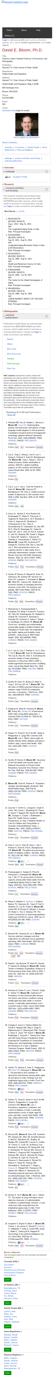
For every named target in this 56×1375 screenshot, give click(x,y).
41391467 (36, 920)
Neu (16, 567)
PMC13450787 (31, 441)
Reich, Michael (10, 1366)
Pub (21, 601)
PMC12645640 (14, 947)
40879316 (30, 1051)
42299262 (12, 640)
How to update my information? (26, 137)
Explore (7, 1279)
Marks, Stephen (10, 1340)
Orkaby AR (26, 711)
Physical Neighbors (25, 150)
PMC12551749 (30, 1011)
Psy (22, 567)
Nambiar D (30, 901)
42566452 (12, 441)
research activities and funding (27, 158)
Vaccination (9, 1265)
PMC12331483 (31, 1213)
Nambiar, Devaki (11, 1335)
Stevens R (12, 1168)
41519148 (32, 746)
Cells (13, 956)
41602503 (32, 791)
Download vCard (9, 110)
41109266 (12, 1011)
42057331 (18, 831)
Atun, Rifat (8, 1319)
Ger (16, 726)
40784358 (39, 1118)
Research (9, 184)
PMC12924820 (31, 773)
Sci (22, 447)
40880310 (37, 1083)
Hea (16, 701)
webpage (8, 158)
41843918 (35, 695)
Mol (22, 506)
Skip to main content (12, 3)
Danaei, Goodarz (11, 1337)
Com (17, 983)
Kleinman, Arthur (11, 1298)
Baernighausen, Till (12, 1288)
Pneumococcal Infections (14, 1270)
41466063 (34, 855)
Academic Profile (20, 177)
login (9, 206)
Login (4, 40)
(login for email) (22, 110)
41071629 (23, 719)
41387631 (12, 887)
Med (16, 447)
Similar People (33, 147)
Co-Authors (20, 147)
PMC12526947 (21, 1181)
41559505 (12, 773)
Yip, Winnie (8, 1296)
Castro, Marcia (10, 1293)
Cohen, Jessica (10, 1363)
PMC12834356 (14, 794)
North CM (16, 1070)
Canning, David (10, 1291)
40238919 (34, 1239)
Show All (11, 415)
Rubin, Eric (8, 1314)
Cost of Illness (10, 1275)
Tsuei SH (22, 425)
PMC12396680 (21, 1086)
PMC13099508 (14, 671)
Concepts (8, 147)
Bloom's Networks (9, 142)
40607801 (18, 976)
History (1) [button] (9, 35)
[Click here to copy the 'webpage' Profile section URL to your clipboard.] (47, 171)
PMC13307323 (31, 560)
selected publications (13, 161)
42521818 (12, 500)
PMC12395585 (14, 1053)
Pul (16, 479)
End (16, 838)
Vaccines (8, 1267)
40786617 (12, 1213)
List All (21, 211)
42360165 (12, 560)
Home (9, 30)
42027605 (32, 669)
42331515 (23, 592)
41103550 (38, 1178)
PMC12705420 (31, 887)
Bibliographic (11, 311)
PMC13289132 (14, 595)
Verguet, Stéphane (11, 1322)
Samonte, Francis (11, 1345)
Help (38, 30)
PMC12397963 (21, 1120)
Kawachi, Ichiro (10, 1317)
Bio (16, 1187)
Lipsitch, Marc (10, 1311)
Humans (40, 447)
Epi (16, 601)
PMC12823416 (14, 858)
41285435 (24, 944)
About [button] (24, 30)
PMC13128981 (36, 831)
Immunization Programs (14, 1272)
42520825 (12, 473)
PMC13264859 (31, 640)
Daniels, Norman (11, 1342)
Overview (9, 167)
